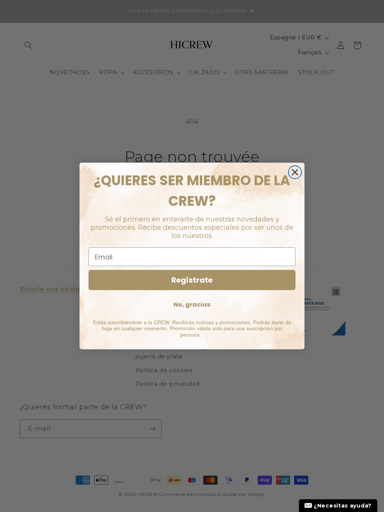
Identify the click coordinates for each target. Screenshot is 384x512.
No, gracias (192, 304)
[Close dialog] (295, 172)
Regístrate (192, 280)
